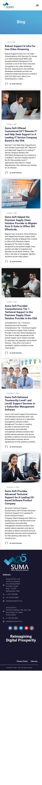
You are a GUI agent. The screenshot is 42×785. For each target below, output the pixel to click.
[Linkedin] (21, 628)
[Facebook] (10, 628)
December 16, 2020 (12, 487)
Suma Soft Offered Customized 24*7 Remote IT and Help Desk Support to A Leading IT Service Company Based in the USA (21, 134)
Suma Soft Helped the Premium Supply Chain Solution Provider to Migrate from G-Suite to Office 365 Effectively (21, 223)
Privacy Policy (22, 661)
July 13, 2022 (10, 42)
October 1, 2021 (11, 124)
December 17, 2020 (12, 393)
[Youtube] (26, 628)
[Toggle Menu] (37, 5)
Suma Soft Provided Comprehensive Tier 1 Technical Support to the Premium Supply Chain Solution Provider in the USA (21, 312)
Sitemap (34, 661)
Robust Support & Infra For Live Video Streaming (20, 48)
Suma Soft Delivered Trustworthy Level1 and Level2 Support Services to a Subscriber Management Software (20, 403)
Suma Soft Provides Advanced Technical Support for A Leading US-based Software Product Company (19, 497)
